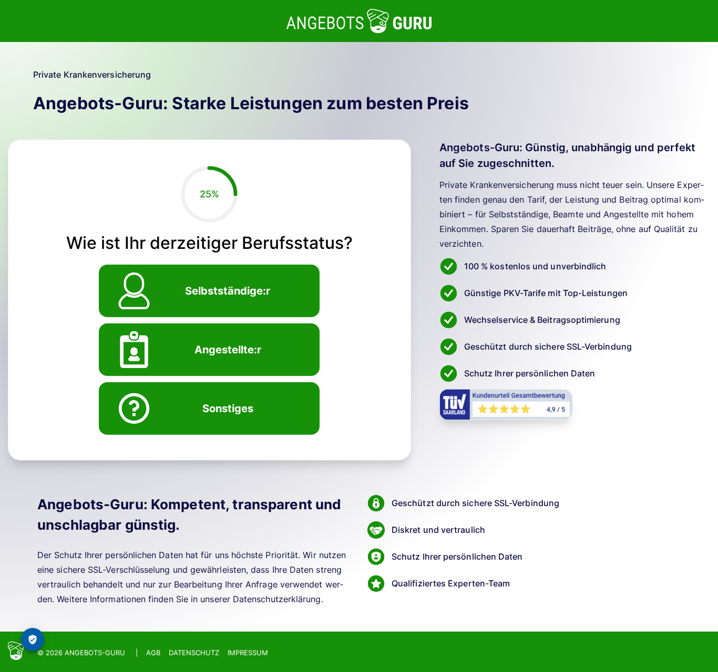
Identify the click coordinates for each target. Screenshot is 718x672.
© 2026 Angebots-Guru (81, 652)
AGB (153, 652)
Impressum (248, 652)
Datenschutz (194, 652)
